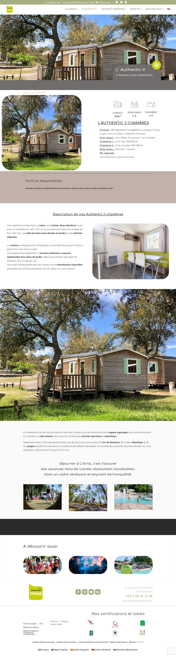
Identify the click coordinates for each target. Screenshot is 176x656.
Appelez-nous (54, 2)
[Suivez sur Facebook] (78, 592)
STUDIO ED (139, 642)
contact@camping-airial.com (137, 601)
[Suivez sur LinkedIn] (97, 592)
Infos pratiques (153, 9)
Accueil (26, 93)
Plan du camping (30, 624)
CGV (41, 624)
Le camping (71, 9)
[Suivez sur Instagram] (85, 592)
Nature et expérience (113, 9)
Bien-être (135, 9)
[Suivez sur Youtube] (91, 592)
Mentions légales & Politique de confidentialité (31, 632)
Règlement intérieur (31, 627)
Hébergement (89, 9)
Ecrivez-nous (105, 2)
